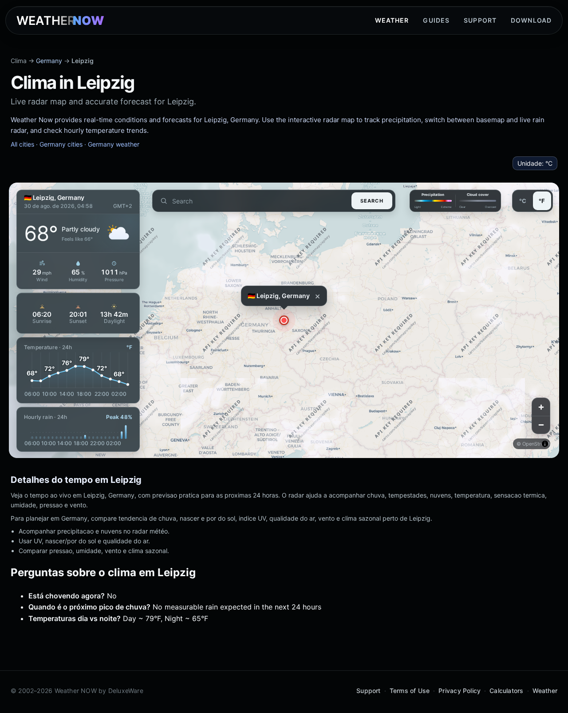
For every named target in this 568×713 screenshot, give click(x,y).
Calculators (506, 690)
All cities (22, 144)
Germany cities (61, 144)
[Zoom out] (541, 425)
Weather (392, 20)
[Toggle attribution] (545, 443)
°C (522, 200)
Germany (49, 60)
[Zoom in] (541, 407)
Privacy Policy (459, 690)
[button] (284, 320)
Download (531, 20)
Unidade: (534, 163)
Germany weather (113, 144)
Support (480, 20)
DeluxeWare (125, 690)
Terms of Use (410, 690)
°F (542, 200)
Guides (436, 20)
